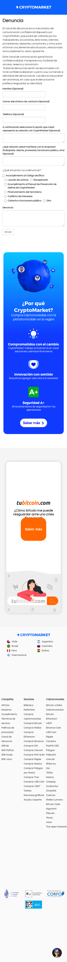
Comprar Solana (33, 764)
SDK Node (7, 755)
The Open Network (56, 827)
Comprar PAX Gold (34, 755)
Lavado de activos (18, 180)
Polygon (50, 750)
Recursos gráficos (34, 795)
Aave (49, 822)
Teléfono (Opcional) (13, 114)
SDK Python (7, 750)
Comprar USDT (32, 786)
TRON (49, 773)
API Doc (5, 705)
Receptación (41, 180)
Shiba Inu (51, 764)
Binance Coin (53, 728)
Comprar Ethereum (29, 734)
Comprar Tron (31, 777)
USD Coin (51, 732)
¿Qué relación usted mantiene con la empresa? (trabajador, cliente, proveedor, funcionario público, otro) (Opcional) (33, 150)
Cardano (51, 741)
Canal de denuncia (6, 739)
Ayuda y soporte (33, 800)
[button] (57, 953)
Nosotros (6, 710)
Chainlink (51, 791)
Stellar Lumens (54, 800)
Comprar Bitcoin (33, 723)
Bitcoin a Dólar (54, 705)
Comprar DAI (31, 746)
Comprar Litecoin (33, 750)
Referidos (29, 710)
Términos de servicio (8, 721)
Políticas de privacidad (7, 730)
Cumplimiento (9, 714)
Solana (50, 777)
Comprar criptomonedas (32, 716)
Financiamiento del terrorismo (25, 192)
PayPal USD (52, 746)
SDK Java (6, 759)
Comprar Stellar (32, 728)
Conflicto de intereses (20, 196)
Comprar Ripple (32, 759)
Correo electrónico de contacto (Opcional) (26, 101)
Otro (48, 200)
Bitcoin (50, 714)
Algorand (51, 809)
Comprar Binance (34, 741)
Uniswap (50, 782)
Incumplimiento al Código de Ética (25, 175)
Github (5, 746)
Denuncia (8, 207)
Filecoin (50, 813)
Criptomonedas (55, 710)
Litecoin (50, 759)
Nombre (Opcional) (13, 89)
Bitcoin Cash (53, 804)
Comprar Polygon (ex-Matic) (33, 770)
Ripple (49, 737)
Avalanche (52, 786)
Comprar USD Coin (34, 782)
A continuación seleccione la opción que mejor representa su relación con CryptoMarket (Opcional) (31, 129)
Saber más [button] (33, 529)
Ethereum (51, 719)
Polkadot (51, 755)
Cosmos (50, 795)
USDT (49, 723)
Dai (48, 768)
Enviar (8, 232)
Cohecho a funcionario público (24, 200)
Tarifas (27, 791)
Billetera (28, 705)
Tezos (49, 818)
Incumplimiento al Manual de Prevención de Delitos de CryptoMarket (32, 186)
